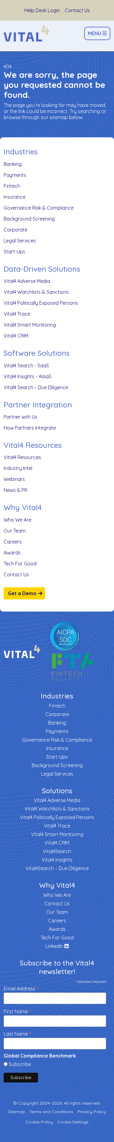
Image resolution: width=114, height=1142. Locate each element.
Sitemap (16, 1111)
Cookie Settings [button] (72, 1122)
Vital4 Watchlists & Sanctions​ (36, 292)
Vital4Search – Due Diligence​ (57, 868)
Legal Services (20, 241)
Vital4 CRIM (16, 336)
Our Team (15, 531)
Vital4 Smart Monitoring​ (30, 325)
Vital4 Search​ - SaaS (26, 365)
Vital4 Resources (22, 457)
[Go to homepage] (26, 34)
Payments (15, 175)
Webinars (14, 479)
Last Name (17, 1033)
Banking (13, 164)
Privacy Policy (92, 1111)
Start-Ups (14, 252)
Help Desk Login (42, 10)
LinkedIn (54, 946)
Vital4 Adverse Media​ (27, 281)
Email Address (21, 988)
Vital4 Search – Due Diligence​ (36, 387)
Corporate (15, 230)
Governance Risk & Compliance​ (39, 208)
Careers (13, 542)
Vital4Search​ (57, 851)
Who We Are (17, 520)
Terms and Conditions (51, 1111)
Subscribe (20, 1064)
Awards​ (12, 553)
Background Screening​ (29, 219)
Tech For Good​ (20, 564)
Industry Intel (18, 468)
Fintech (12, 186)
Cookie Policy (39, 1122)
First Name (17, 1010)
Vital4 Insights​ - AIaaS (27, 376)
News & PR (15, 490)
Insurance (15, 197)
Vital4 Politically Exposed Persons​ (41, 303)
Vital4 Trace (17, 314)
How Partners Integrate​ (30, 428)
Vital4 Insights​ (57, 860)
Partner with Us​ (20, 417)
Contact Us (77, 10)
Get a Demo (22, 593)
